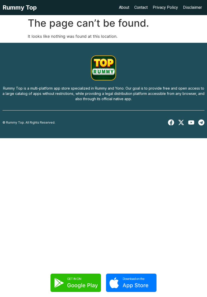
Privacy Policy (165, 7)
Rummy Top (20, 7)
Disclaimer (192, 7)
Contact (141, 7)
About (124, 7)
